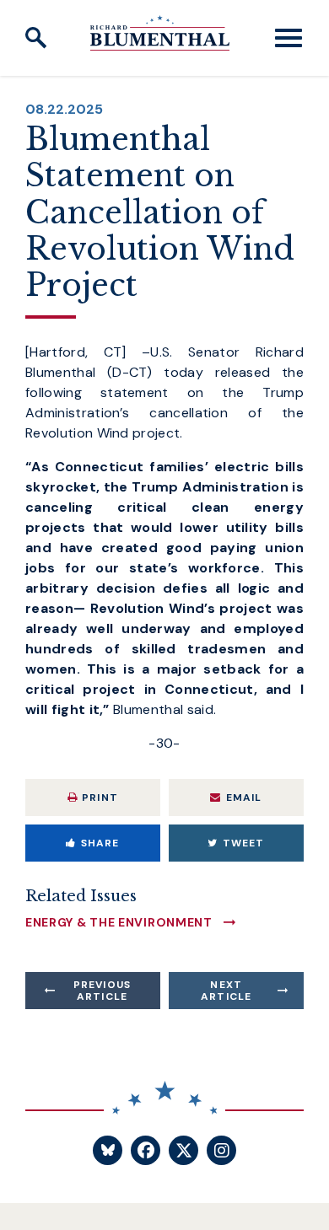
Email (244, 797)
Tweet (244, 843)
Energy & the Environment (119, 922)
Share (100, 843)
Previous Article (102, 990)
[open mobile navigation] (288, 38)
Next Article (226, 990)
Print (100, 797)
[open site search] (36, 38)
